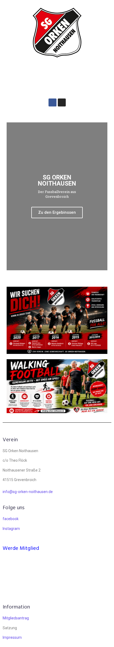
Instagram (11, 528)
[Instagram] (62, 102)
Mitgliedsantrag (16, 618)
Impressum (12, 637)
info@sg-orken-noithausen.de (28, 492)
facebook (11, 519)
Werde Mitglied (21, 548)
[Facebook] (52, 102)
